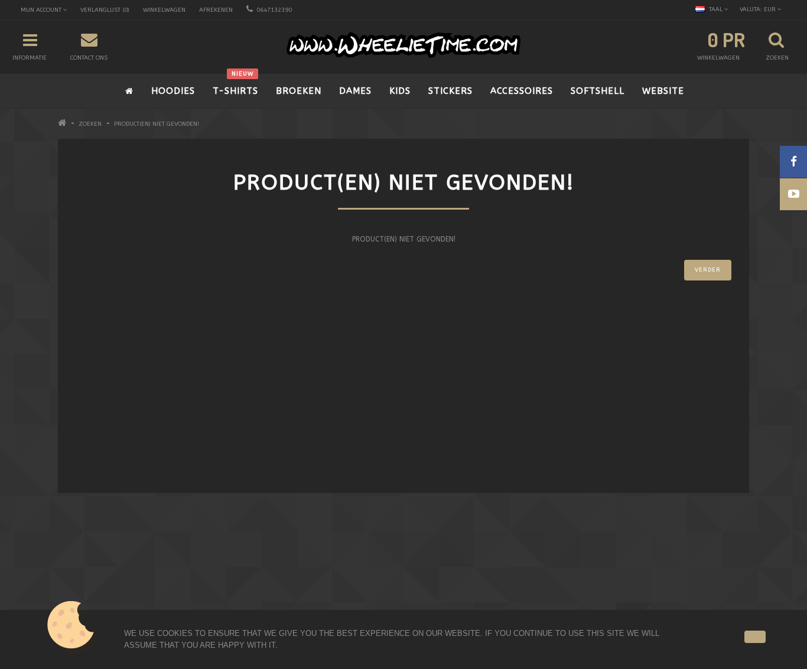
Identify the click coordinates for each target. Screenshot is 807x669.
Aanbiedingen (446, 586)
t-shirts (235, 84)
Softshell (597, 91)
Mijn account (270, 586)
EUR (758, 9)
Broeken (298, 91)
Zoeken (90, 124)
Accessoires (521, 91)
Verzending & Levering (109, 586)
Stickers (450, 91)
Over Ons (85, 570)
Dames (355, 91)
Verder (708, 269)
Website (663, 91)
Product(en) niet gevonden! (156, 124)
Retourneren (269, 601)
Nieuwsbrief (444, 601)
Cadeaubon (443, 570)
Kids (400, 91)
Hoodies (173, 91)
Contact (261, 570)
